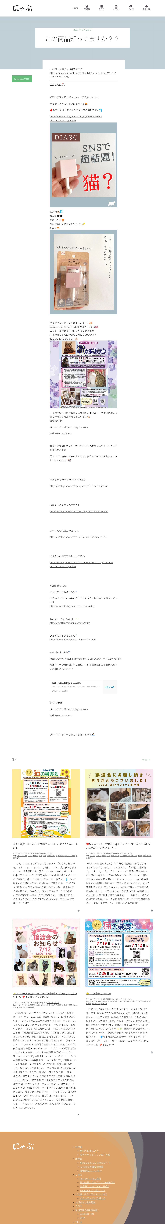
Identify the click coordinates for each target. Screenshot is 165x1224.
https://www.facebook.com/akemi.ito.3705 (72, 639)
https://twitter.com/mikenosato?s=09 (70, 622)
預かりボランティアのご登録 (95, 1154)
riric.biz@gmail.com (77, 426)
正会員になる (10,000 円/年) (94, 1186)
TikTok (78, 1222)
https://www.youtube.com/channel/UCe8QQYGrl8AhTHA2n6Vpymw (85, 658)
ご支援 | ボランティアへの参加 (91, 1194)
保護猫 (78, 1146)
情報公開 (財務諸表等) (86, 1210)
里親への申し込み (89, 1150)
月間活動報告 (87, 1214)
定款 (82, 1218)
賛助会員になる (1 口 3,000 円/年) (97, 1182)
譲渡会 (78, 1158)
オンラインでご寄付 (90, 1178)
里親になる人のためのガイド (95, 1162)
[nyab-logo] (23, 1143)
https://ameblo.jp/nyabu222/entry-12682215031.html (78, 72)
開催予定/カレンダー (91, 1170)
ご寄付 (78, 1174)
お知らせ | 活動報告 (85, 1202)
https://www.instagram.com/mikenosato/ (72, 606)
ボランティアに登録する (93, 1198)
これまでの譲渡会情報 (91, 1166)
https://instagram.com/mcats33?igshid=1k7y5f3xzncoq (79, 511)
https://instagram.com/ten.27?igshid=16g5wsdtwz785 (78, 536)
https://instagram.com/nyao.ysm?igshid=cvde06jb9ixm (79, 485)
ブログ (27, 79)
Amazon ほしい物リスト (92, 1190)
